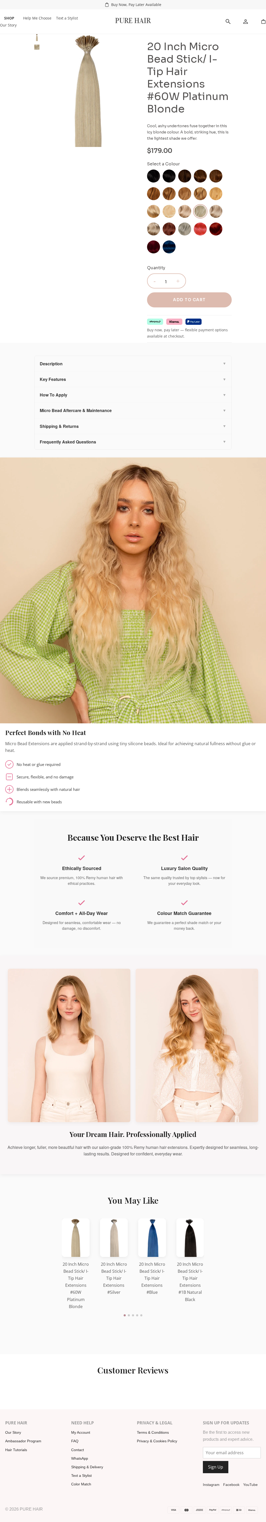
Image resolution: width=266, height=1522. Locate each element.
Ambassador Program (23, 1441)
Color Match (81, 1484)
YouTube (250, 1485)
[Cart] (263, 21)
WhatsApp (79, 1458)
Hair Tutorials (16, 1450)
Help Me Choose (37, 18)
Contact (77, 1450)
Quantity (156, 268)
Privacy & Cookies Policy (157, 1441)
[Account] (245, 21)
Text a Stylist (67, 18)
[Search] (228, 21)
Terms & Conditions (153, 1432)
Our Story (8, 25)
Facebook (231, 1485)
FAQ (74, 1441)
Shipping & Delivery (87, 1467)
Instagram (211, 1485)
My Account (80, 1432)
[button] (125, 1315)
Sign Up (215, 1467)
